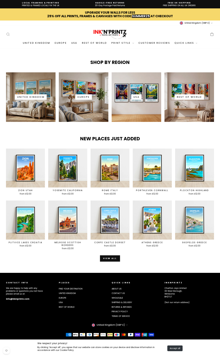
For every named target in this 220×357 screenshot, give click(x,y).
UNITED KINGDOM (67, 293)
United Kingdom (36, 43)
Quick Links (185, 43)
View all (110, 258)
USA (74, 43)
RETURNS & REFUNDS (122, 307)
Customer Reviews (154, 43)
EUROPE (62, 298)
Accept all (175, 348)
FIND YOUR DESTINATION (70, 288)
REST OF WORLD (67, 307)
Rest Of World (94, 43)
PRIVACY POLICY (120, 311)
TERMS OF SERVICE (121, 316)
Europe (61, 43)
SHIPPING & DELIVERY (122, 302)
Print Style (121, 43)
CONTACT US (118, 293)
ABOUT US (117, 288)
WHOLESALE (117, 298)
